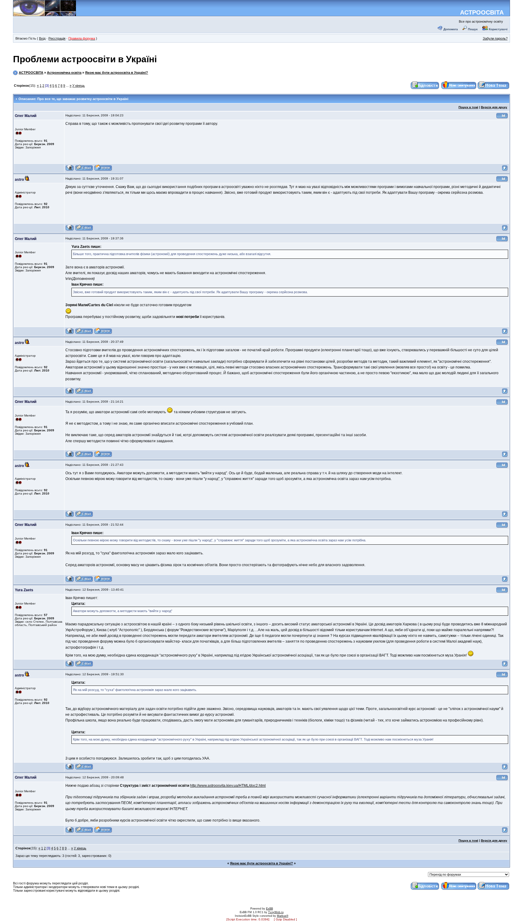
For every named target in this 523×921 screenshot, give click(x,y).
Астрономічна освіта (64, 72)
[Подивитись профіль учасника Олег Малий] (69, 170)
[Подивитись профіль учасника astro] (69, 230)
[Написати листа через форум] (84, 170)
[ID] (502, 117)
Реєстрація (56, 38)
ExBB (269, 908)
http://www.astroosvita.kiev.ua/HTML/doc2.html (228, 785)
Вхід (42, 38)
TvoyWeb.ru (276, 912)
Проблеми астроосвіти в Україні (85, 59)
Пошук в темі (468, 107)
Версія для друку (494, 107)
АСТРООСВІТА (482, 12)
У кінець (78, 85)
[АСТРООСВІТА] (44, 14)
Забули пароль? (495, 38)
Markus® (282, 915)
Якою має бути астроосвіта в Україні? (116, 72)
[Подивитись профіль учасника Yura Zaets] (69, 665)
